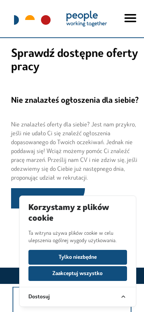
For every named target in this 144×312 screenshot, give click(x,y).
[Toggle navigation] (130, 15)
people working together (86, 19)
